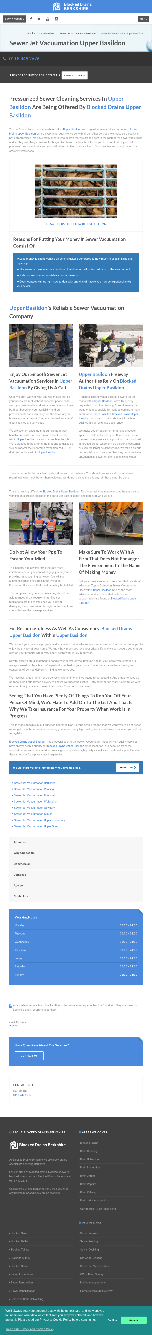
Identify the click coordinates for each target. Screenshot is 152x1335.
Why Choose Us (24, 853)
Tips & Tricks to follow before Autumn (76, 224)
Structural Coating (91, 1258)
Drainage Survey (20, 1258)
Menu (143, 18)
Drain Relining (88, 1192)
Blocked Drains (89, 1143)
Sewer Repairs (89, 1233)
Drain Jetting (87, 1176)
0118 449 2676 (24, 58)
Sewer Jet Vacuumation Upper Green (36, 826)
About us (20, 842)
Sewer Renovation (22, 1282)
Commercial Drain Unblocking (98, 1208)
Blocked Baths (19, 1241)
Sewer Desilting (89, 1249)
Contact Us (126, 767)
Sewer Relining (89, 1241)
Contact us (21, 896)
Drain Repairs (88, 1184)
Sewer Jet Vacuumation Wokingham (36, 801)
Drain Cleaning (89, 1151)
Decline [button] (112, 1320)
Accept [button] (133, 1320)
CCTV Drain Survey (91, 1274)
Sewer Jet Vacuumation (95, 1266)
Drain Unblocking (90, 1159)
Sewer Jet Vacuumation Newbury (34, 807)
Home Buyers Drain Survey (96, 1291)
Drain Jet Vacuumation (94, 1200)
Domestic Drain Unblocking (27, 1299)
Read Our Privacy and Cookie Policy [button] (30, 1329)
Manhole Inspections (93, 1282)
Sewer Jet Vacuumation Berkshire (34, 783)
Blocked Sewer (20, 1266)
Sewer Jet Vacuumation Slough (33, 814)
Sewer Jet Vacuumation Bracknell (34, 795)
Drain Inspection (90, 1167)
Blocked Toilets (20, 1249)
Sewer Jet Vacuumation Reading (34, 789)
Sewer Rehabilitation (23, 1291)
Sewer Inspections (22, 1274)
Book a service (14, 19)
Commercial (22, 864)
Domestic (20, 874)
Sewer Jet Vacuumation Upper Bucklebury (39, 820)
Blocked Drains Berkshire (42, 1145)
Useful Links (91, 1222)
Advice (18, 885)
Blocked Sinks (19, 1233)
